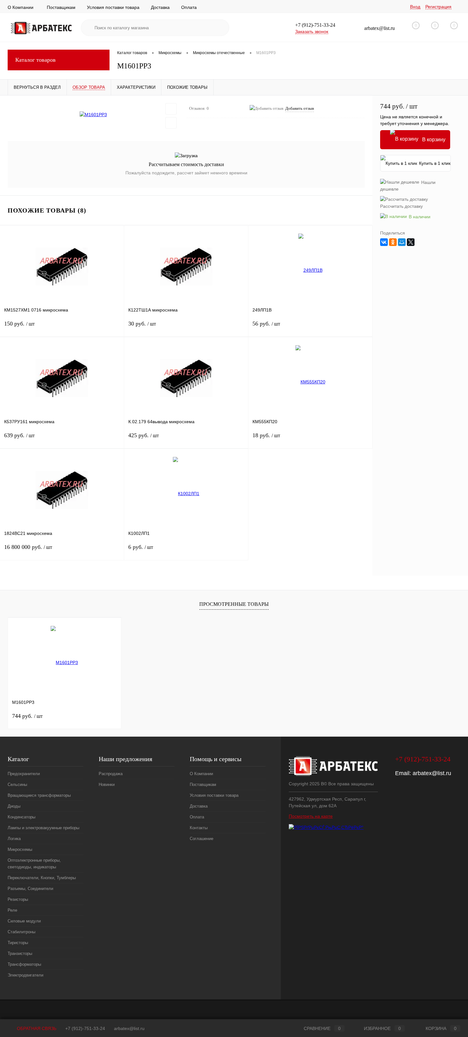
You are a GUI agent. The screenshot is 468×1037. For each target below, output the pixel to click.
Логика (14, 838)
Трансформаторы (24, 964)
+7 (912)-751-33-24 (85, 1028)
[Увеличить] (93, 114)
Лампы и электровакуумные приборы (43, 827)
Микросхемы (20, 849)
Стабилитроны (21, 931)
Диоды (14, 806)
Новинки (107, 784)
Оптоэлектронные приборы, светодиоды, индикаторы (34, 863)
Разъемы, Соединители (30, 888)
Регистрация (438, 6)
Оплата (189, 7)
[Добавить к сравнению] (171, 123)
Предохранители (24, 773)
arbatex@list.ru (432, 773)
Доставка (160, 7)
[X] (411, 242)
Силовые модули (24, 921)
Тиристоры (18, 942)
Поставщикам (61, 7)
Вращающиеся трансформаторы (39, 795)
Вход (415, 6)
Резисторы (18, 899)
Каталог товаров (35, 60)
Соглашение (201, 838)
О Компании (20, 7)
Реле (12, 910)
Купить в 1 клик (434, 163)
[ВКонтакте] (384, 242)
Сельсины (17, 784)
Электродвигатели (25, 975)
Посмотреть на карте (311, 816)
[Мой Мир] (402, 242)
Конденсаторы (21, 817)
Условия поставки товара (113, 7)
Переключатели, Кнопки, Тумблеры (42, 877)
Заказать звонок (311, 31)
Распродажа (111, 773)
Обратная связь (36, 1028)
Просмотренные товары (234, 604)
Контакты (199, 827)
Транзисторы (20, 953)
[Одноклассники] (393, 242)
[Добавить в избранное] (171, 109)
